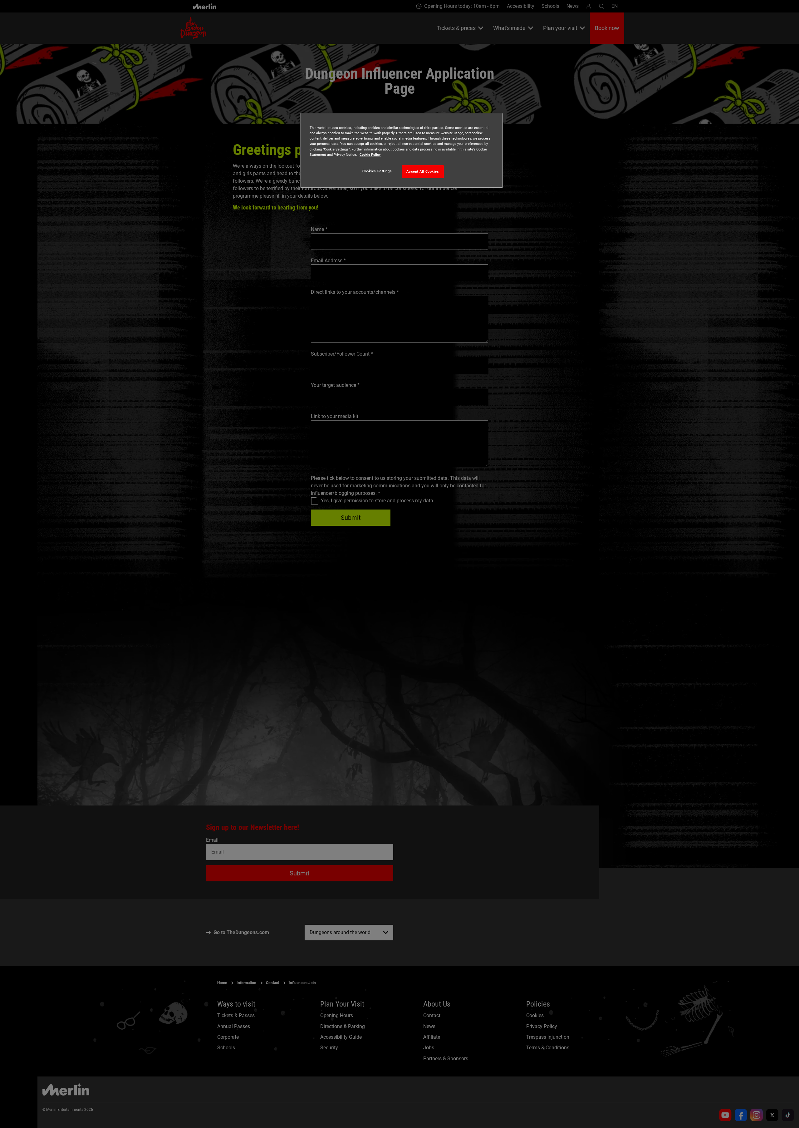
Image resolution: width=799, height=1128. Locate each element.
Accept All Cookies (422, 171)
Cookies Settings (377, 171)
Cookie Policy (370, 154)
